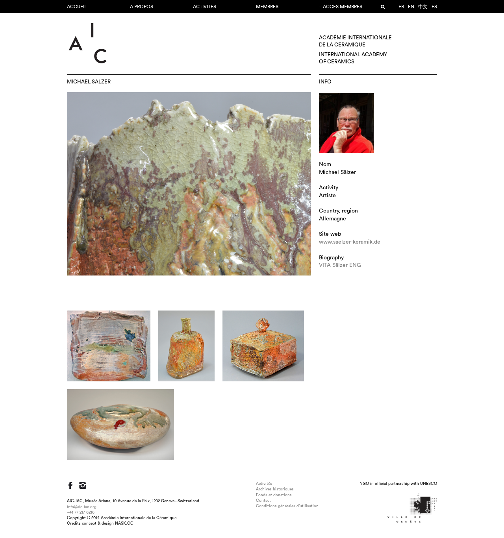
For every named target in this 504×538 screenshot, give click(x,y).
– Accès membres (340, 6)
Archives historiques (275, 489)
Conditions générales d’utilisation (287, 506)
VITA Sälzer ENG (340, 265)
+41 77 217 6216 (80, 512)
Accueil (77, 6)
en (411, 6)
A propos (141, 6)
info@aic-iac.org (81, 507)
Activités (204, 6)
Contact (263, 501)
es (434, 6)
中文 (423, 6)
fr (401, 6)
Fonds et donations (274, 495)
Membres (267, 6)
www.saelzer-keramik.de (349, 242)
